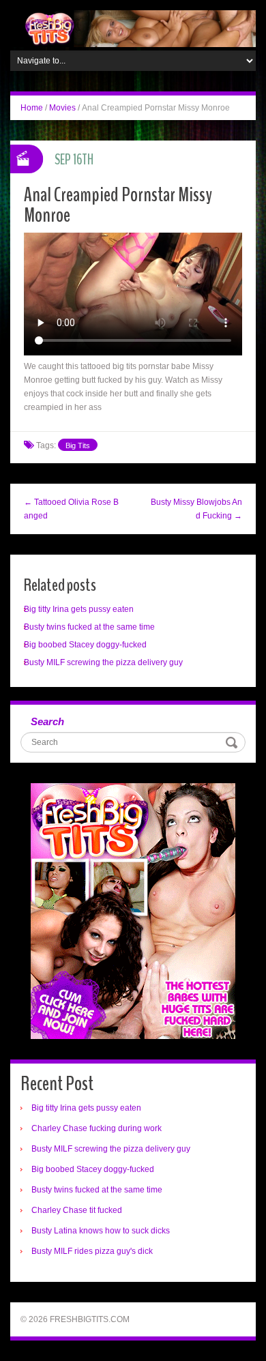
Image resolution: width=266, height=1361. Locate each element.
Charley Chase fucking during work (96, 1128)
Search (47, 721)
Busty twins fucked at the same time (89, 627)
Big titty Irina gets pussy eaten (79, 609)
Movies (62, 108)
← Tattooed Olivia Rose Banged (71, 509)
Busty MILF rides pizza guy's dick (92, 1251)
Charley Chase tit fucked (76, 1210)
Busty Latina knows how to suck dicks (100, 1230)
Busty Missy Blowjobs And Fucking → (196, 509)
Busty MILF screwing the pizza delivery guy (103, 662)
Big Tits (77, 445)
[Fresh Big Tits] (133, 28)
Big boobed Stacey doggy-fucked (85, 644)
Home (31, 108)
